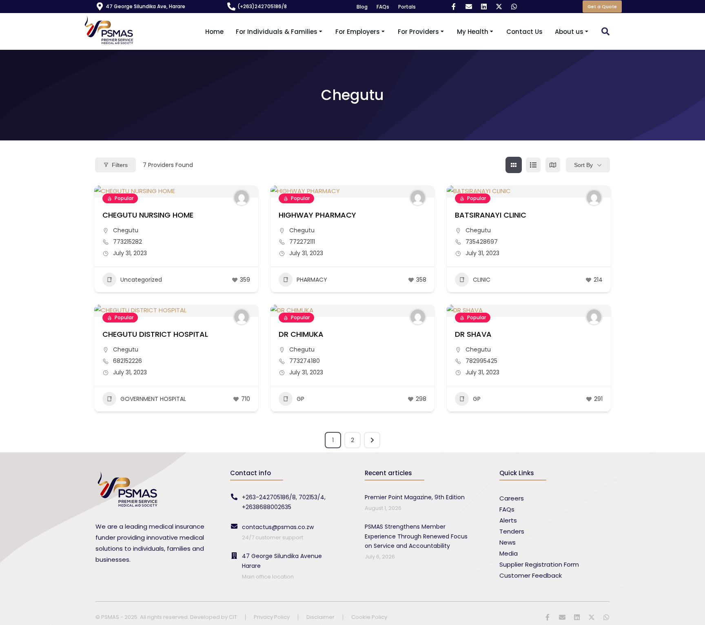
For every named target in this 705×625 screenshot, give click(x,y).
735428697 (482, 241)
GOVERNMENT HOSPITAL (153, 399)
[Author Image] (241, 197)
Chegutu (125, 230)
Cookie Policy (369, 617)
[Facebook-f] (453, 6)
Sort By (583, 165)
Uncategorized (141, 280)
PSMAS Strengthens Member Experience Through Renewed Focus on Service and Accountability (416, 536)
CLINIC (481, 280)
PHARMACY (312, 280)
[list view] (533, 165)
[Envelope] (468, 6)
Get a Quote (602, 6)
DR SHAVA (473, 334)
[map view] (553, 165)
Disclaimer (320, 617)
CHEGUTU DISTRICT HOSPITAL (155, 334)
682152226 (127, 361)
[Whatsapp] (514, 6)
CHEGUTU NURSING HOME (147, 215)
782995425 (481, 361)
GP (300, 399)
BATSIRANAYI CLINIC (490, 215)
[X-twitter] (498, 6)
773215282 (127, 241)
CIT (233, 617)
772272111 (302, 241)
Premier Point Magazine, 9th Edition (415, 497)
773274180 (304, 361)
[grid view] (513, 165)
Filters (120, 165)
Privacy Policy (272, 617)
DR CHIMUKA (301, 334)
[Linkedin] (483, 6)
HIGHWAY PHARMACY (317, 215)
